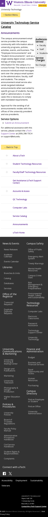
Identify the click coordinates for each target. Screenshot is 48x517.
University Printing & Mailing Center (11, 361)
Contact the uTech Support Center (34, 506)
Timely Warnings (36, 263)
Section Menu (10, 15)
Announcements (20, 224)
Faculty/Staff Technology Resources (29, 172)
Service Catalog (20, 216)
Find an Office (34, 406)
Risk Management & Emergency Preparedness (35, 285)
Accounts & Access (21, 191)
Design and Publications (9, 369)
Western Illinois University (30, 2)
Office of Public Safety (35, 250)
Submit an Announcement (17, 123)
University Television (8, 381)
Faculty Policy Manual (10, 429)
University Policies (8, 413)
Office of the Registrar (10, 295)
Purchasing (33, 385)
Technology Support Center (35, 331)
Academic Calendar (8, 255)
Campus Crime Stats (34, 276)
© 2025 (2, 511)
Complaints (9, 458)
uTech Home (19, 232)
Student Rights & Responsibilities (11, 452)
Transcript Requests (9, 303)
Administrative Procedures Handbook (10, 437)
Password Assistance (33, 324)
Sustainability (36, 480)
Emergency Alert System (35, 257)
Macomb (17, 5)
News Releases (11, 249)
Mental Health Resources (34, 269)
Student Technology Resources (27, 164)
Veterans (6, 485)
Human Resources (33, 379)
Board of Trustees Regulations (9, 421)
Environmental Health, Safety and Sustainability (36, 295)
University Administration (35, 412)
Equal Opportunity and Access (35, 371)
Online (34, 5)
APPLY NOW (42, 5)
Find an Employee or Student (36, 400)
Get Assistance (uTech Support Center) (27, 181)
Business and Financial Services (36, 363)
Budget (31, 357)
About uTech (19, 155)
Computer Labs (20, 208)
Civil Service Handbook (9, 445)
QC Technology (20, 199)
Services (7, 288)
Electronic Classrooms (33, 317)
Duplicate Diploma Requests (8, 311)
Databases (9, 283)
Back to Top (11, 147)
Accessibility (7, 480)
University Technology (33, 338)
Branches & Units (12, 273)
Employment (21, 480)
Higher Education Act (12, 397)
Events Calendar (11, 261)
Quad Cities (26, 5)
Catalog (7, 278)
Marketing (9, 375)
